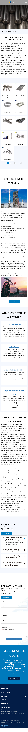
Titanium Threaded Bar (7, 96)
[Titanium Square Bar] (7, 120)
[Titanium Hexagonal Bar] (20, 104)
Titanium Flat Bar (20, 96)
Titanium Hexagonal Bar (20, 113)
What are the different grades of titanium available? (13, 556)
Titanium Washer (7, 159)
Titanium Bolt (7, 144)
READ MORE (13, 301)
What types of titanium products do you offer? (11, 550)
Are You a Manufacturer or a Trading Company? (12, 538)
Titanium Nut (20, 144)
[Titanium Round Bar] (20, 120)
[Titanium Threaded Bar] (7, 87)
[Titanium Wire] (7, 104)
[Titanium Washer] (7, 151)
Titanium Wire (7, 112)
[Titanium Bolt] (7, 135)
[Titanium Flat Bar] (20, 87)
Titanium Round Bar (20, 129)
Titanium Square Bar (7, 129)
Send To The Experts (14, 639)
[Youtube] (2, 725)
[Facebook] (7, 725)
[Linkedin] (5, 725)
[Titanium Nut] (20, 135)
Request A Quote (14, 678)
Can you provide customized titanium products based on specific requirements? (12, 564)
